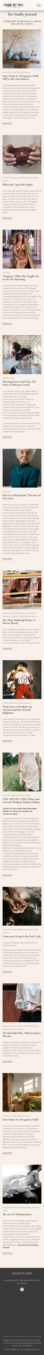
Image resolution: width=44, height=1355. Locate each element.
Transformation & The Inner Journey (17, 703)
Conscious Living (9, 72)
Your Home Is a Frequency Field (20, 1119)
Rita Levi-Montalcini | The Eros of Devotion (21, 497)
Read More (7, 123)
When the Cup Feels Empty (18, 184)
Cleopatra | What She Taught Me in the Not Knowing (21, 277)
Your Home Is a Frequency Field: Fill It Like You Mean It (21, 77)
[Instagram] (22, 1289)
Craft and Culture (23, 72)
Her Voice (6, 272)
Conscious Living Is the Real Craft (22, 936)
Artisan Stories (8, 378)
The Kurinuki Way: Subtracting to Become (22, 1034)
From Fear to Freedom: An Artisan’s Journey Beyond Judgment (17, 709)
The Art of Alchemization (17, 1214)
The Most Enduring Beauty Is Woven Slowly (19, 621)
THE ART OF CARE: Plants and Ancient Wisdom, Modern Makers (21, 800)
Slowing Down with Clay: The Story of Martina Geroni (19, 383)
